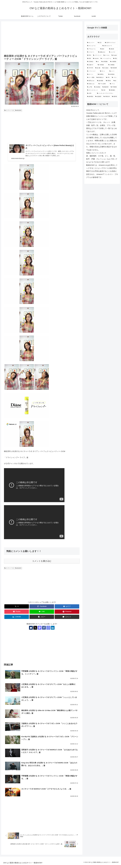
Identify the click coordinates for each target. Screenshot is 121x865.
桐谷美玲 (19, 110)
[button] (41, 617)
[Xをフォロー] (35, 628)
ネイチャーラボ (10, 110)
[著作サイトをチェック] (31, 628)
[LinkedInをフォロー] (53, 628)
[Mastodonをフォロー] (39, 628)
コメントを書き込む (42, 561)
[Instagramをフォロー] (48, 628)
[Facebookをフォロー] (44, 628)
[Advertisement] (42, 38)
